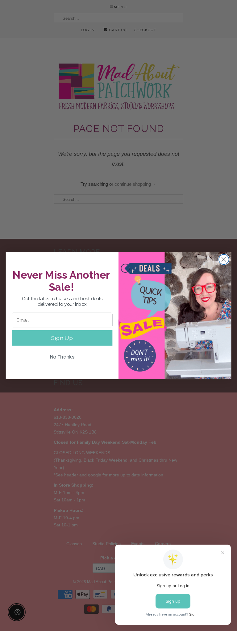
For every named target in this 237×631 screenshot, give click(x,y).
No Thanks (62, 356)
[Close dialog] (224, 259)
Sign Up (62, 337)
